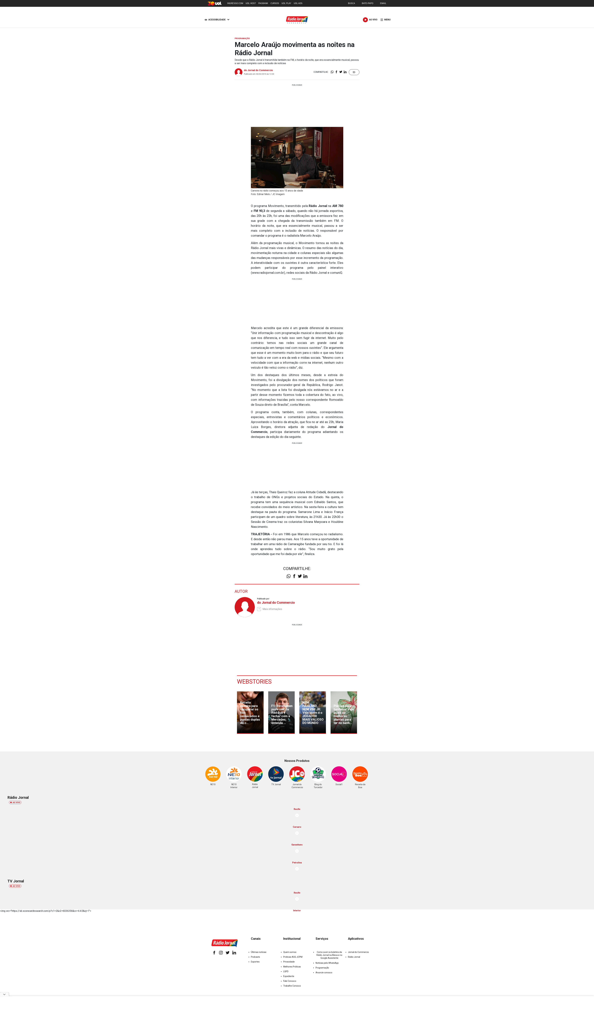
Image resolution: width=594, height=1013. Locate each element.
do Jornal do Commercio (258, 70)
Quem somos (289, 952)
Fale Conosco (289, 981)
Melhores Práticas (292, 966)
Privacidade (289, 961)
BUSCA (351, 3)
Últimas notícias (258, 952)
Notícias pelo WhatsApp (327, 963)
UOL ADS (298, 3)
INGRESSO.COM (235, 3)
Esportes (255, 961)
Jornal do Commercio (358, 952)
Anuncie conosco (324, 972)
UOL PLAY (286, 3)
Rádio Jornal (354, 957)
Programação (322, 967)
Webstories (254, 681)
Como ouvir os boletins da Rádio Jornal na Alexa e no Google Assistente (329, 955)
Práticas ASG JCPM (292, 957)
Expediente (288, 976)
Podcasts (255, 957)
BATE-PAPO (367, 3)
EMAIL (383, 3)
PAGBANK (263, 3)
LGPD (285, 971)
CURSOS (275, 3)
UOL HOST (251, 3)
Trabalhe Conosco (292, 986)
